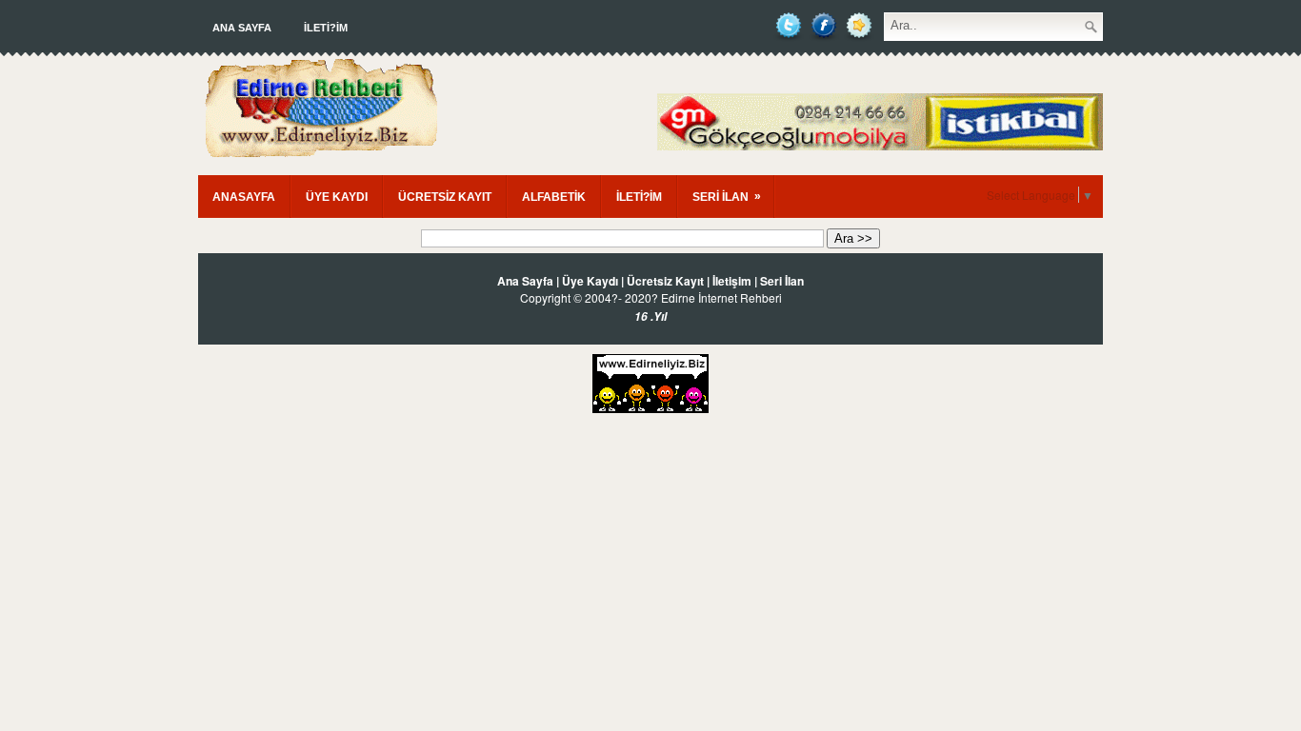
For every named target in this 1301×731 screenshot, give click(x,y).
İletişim (731, 280)
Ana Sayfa (241, 27)
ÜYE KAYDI (337, 197)
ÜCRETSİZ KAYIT (444, 197)
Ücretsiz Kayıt (665, 280)
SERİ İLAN (726, 196)
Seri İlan (782, 280)
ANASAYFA (243, 197)
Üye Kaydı (590, 280)
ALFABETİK (554, 197)
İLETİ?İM (326, 27)
